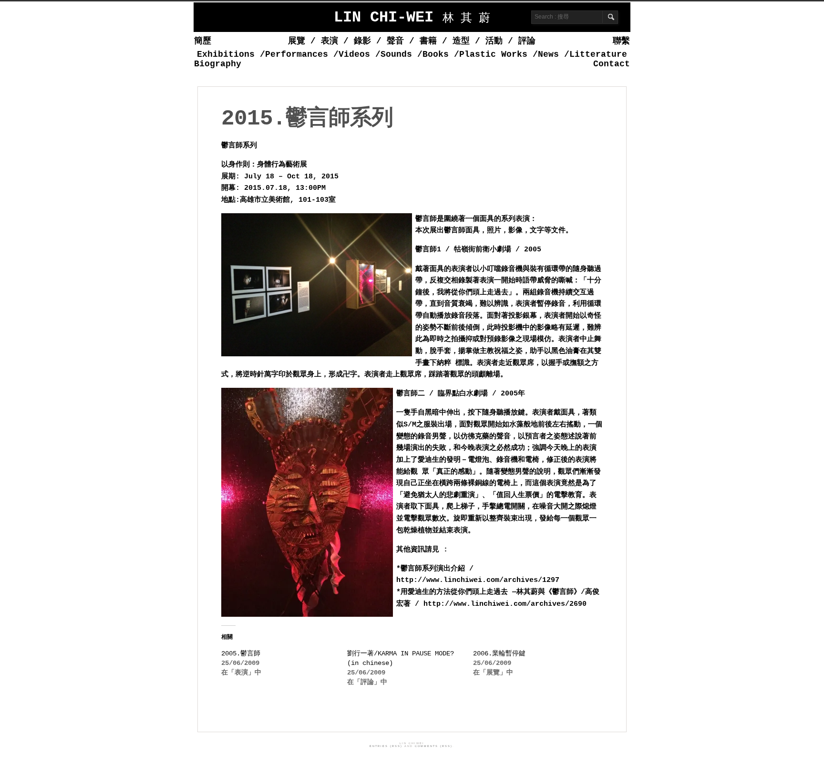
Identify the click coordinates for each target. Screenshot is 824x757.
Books (435, 54)
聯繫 (621, 41)
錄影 (362, 41)
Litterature (598, 54)
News (548, 54)
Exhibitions (226, 54)
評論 (527, 41)
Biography (217, 64)
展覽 (296, 41)
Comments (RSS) (434, 746)
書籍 (428, 41)
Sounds (396, 54)
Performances (296, 54)
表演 (329, 41)
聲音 (395, 41)
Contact (611, 64)
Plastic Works (493, 54)
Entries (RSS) (386, 746)
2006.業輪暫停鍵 (499, 653)
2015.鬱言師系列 (307, 118)
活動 (494, 41)
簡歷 (202, 41)
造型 (461, 41)
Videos (354, 54)
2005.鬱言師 (240, 653)
